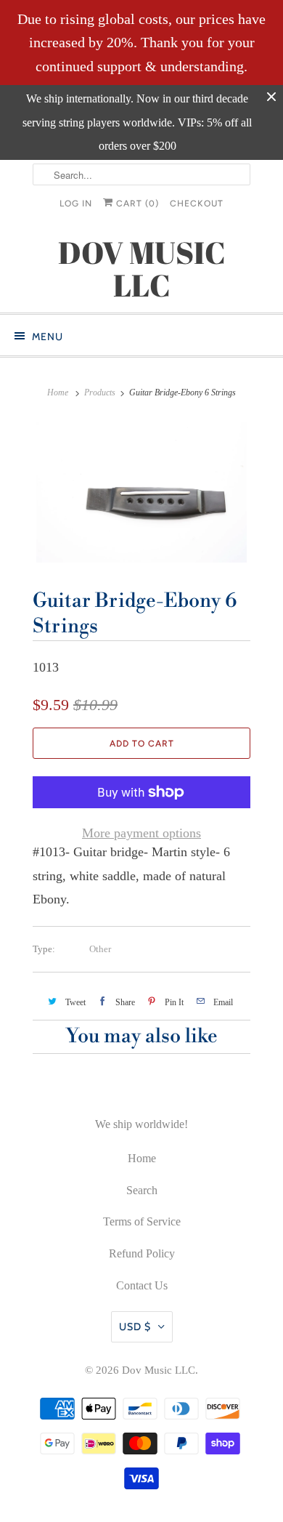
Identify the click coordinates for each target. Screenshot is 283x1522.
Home (142, 1158)
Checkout (196, 203)
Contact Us (142, 1285)
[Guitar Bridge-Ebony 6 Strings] (141, 492)
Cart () (136, 203)
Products (99, 392)
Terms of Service (142, 1221)
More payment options (141, 833)
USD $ (135, 1326)
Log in (76, 203)
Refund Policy (142, 1253)
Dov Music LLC (158, 1370)
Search (141, 1190)
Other (100, 948)
